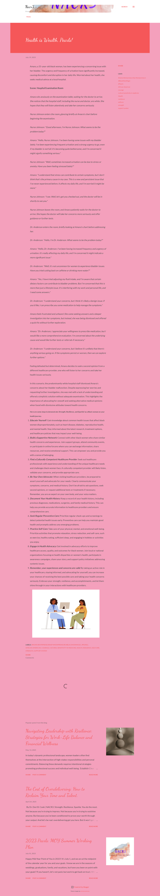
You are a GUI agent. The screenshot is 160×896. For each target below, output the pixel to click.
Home (28, 17)
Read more (93, 775)
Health (120, 96)
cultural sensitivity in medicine (128, 93)
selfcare (120, 102)
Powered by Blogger (81, 887)
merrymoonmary (84, 891)
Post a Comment (39, 775)
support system (123, 108)
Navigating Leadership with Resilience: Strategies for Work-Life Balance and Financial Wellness (59, 737)
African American (124, 87)
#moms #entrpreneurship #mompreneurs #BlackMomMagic (132, 79)
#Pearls (120, 84)
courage (121, 90)
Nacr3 (29, 6)
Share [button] (120, 66)
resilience (121, 99)
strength (121, 105)
